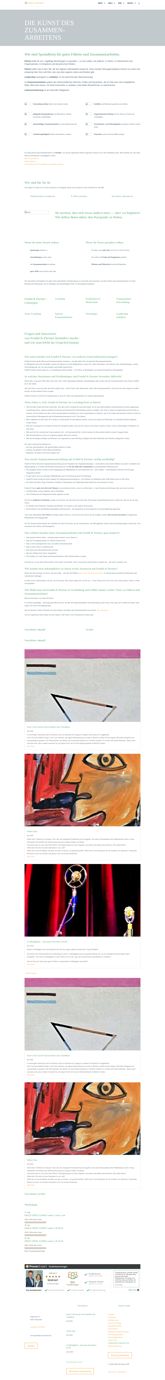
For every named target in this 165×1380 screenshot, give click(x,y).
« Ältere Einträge (30, 973)
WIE (120, 3)
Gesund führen (113, 1329)
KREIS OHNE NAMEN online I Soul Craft (45, 1215)
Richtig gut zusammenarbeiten (118, 1332)
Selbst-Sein (32, 831)
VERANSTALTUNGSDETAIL (35, 1222)
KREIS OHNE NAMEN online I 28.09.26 (44, 1228)
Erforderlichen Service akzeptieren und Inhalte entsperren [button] (44, 164)
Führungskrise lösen (115, 1326)
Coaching (111, 1314)
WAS (110, 3)
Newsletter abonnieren (80, 1371)
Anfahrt (31, 1345)
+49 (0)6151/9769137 (37, 1327)
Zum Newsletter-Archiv (74, 1362)
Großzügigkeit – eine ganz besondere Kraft (47, 941)
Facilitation (112, 1317)
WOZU (130, 3)
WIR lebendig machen (115, 1335)
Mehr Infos (132, 1290)
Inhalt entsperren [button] (30, 161)
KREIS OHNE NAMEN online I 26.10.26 (44, 1241)
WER (100, 3)
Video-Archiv (112, 1340)
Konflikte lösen (113, 1320)
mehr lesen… (31, 746)
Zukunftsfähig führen (115, 1337)
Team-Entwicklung (114, 1323)
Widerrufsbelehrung (115, 1346)
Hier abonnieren (102, 610)
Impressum (111, 1372)
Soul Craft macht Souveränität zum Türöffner (48, 727)
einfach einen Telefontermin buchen (90, 573)
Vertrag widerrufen (120, 1355)
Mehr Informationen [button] (31, 158)
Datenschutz (122, 1372)
